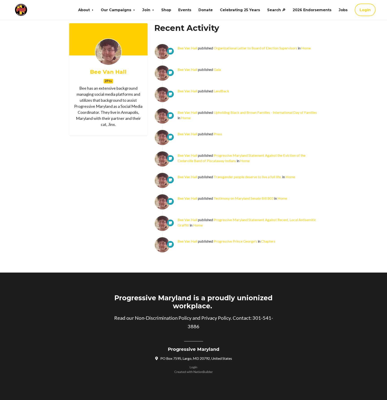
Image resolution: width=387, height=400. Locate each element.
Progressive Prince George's (235, 241)
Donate (205, 10)
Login (365, 10)
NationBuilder (203, 372)
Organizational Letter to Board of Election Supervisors (255, 48)
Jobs (343, 10)
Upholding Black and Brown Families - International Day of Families (265, 112)
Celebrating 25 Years (240, 10)
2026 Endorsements (312, 10)
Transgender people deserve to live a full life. (248, 177)
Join (146, 10)
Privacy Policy (216, 318)
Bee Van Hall (108, 72)
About (84, 10)
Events (184, 10)
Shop (166, 10)
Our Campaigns (116, 10)
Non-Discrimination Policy (163, 318)
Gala (217, 69)
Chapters (268, 241)
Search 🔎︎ (276, 10)
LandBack (221, 91)
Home (306, 48)
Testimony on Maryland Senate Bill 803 (243, 198)
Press (218, 134)
